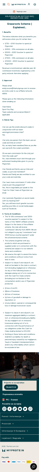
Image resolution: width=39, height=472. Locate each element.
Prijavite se (11, 387)
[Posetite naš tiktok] (15, 409)
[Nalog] (29, 4)
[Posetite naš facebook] (9, 409)
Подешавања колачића (13, 394)
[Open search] (8, 4)
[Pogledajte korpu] (35, 4)
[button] (33, 466)
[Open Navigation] (4, 4)
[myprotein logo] (18, 4)
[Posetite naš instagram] (4, 409)
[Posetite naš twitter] (25, 409)
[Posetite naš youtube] (20, 409)
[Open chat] (30, 409)
